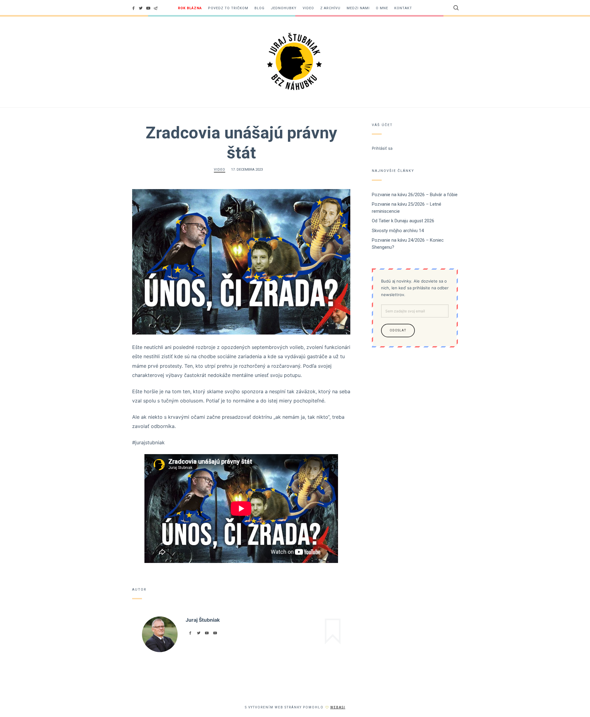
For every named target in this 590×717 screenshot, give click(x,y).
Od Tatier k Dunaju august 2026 (403, 221)
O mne (382, 8)
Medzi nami (358, 8)
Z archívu (330, 8)
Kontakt (403, 8)
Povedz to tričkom (228, 8)
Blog (259, 8)
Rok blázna (190, 8)
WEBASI (337, 707)
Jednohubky (284, 8)
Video (308, 8)
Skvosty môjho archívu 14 (398, 230)
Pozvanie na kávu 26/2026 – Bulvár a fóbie (415, 194)
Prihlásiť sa (382, 148)
